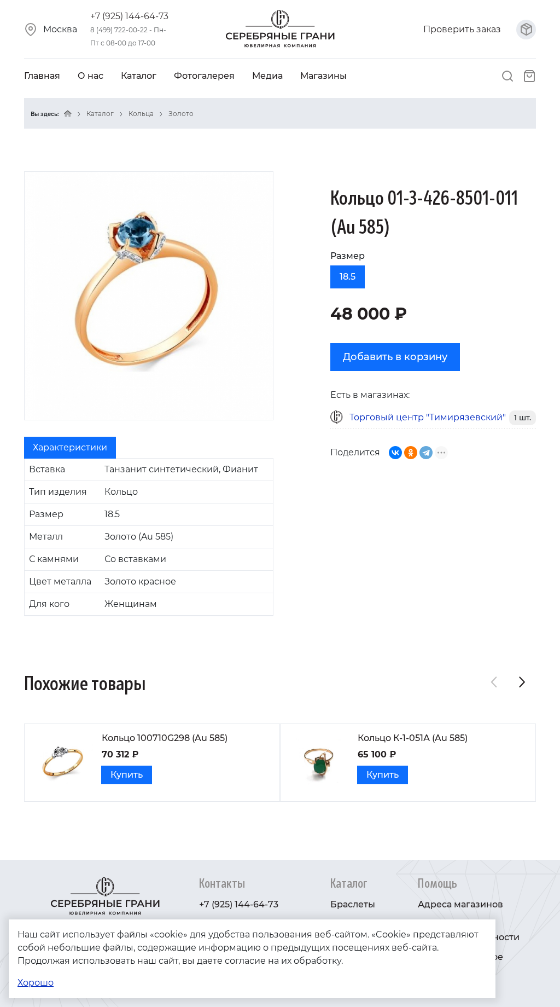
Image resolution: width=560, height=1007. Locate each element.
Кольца (141, 113)
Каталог (138, 76)
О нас (90, 76)
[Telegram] (426, 452)
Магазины (323, 76)
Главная (42, 76)
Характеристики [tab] (70, 447)
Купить (126, 774)
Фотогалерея (204, 76)
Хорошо (36, 982)
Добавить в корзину (395, 357)
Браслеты (352, 904)
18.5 (347, 276)
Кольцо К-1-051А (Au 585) (413, 738)
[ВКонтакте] (395, 452)
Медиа (267, 76)
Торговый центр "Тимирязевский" (427, 417)
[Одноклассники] (410, 452)
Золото (181, 113)
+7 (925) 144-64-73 (129, 16)
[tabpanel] (149, 537)
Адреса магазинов (460, 904)
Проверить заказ (463, 29)
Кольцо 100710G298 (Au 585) (165, 738)
